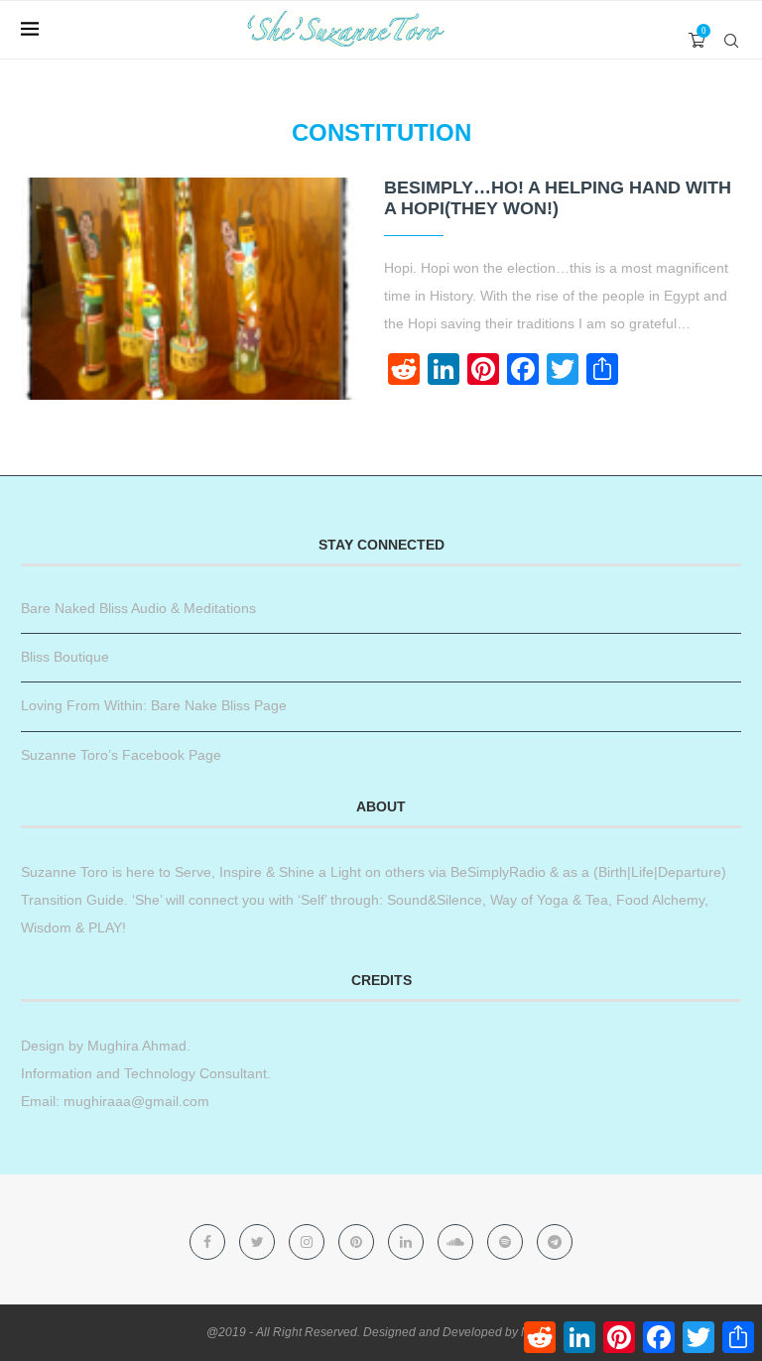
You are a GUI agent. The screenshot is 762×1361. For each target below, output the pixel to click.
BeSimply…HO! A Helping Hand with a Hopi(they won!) (557, 198)
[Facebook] (209, 1242)
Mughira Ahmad (135, 1045)
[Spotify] (507, 1242)
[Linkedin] (408, 1242)
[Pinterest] (358, 1242)
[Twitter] (259, 1242)
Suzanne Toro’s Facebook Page (121, 755)
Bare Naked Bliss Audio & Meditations (138, 608)
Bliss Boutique (65, 657)
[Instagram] (308, 1242)
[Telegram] (554, 1242)
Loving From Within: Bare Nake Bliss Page (154, 705)
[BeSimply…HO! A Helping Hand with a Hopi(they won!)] (187, 289)
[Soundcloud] (457, 1242)
